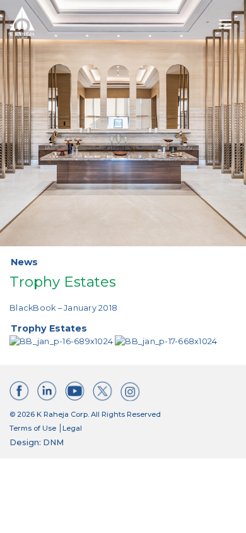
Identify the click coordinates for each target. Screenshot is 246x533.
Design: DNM (36, 442)
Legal (72, 428)
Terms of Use (32, 428)
